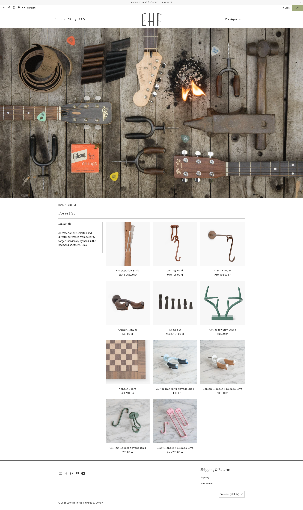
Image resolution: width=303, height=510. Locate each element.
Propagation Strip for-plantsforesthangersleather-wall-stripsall (128, 244)
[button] (60, 19)
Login (287, 7)
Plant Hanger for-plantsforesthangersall (222, 244)
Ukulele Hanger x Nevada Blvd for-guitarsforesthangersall (222, 362)
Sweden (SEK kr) (229, 494)
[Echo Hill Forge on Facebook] (8, 7)
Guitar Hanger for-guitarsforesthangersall (128, 303)
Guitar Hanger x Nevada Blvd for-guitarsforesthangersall (175, 362)
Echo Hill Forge (74, 502)
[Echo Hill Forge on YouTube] (23, 7)
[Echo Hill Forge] (151, 19)
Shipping (204, 477)
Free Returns (207, 483)
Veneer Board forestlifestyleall (128, 362)
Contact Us (31, 7)
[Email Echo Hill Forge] (3, 7)
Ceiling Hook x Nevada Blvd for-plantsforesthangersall (128, 421)
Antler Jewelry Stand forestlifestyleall (222, 303)
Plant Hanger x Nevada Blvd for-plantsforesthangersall (175, 421)
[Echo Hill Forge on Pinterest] (18, 7)
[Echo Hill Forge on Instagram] (13, 7)
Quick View (128, 251)
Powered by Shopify (93, 502)
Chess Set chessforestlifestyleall (175, 303)
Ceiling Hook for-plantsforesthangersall (175, 244)
